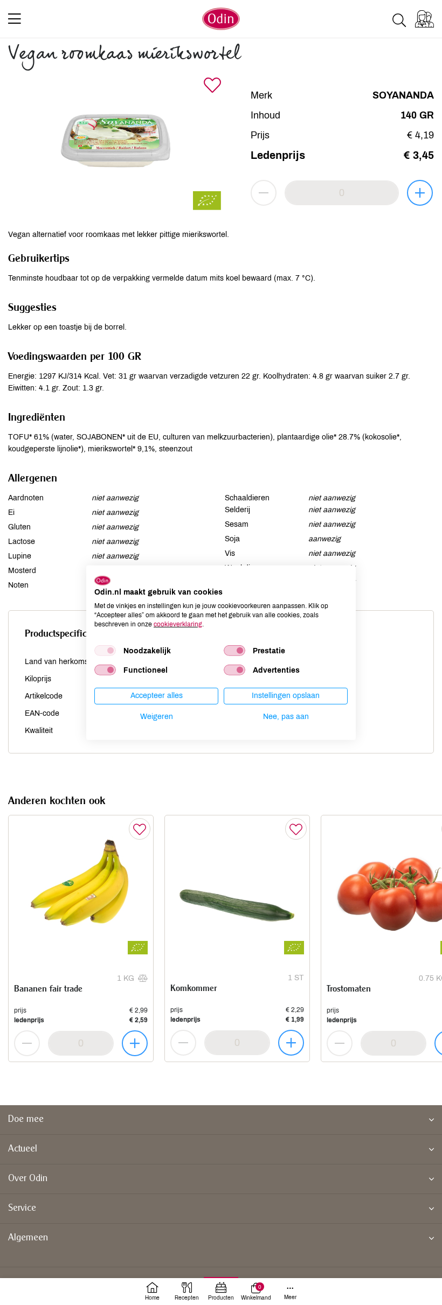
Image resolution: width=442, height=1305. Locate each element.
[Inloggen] (424, 19)
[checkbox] (105, 650)
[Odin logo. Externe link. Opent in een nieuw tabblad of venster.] (102, 580)
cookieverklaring (178, 623)
